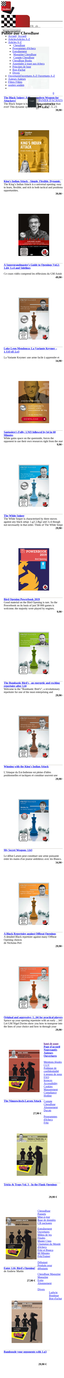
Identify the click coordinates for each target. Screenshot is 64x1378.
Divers (16, 72)
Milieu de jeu (45, 1234)
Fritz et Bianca (45, 1250)
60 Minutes (44, 1253)
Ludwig (53, 1292)
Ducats (47, 1110)
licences (48, 1080)
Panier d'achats (51, 100)
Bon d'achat (18, 69)
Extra (40, 1280)
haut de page (51, 1043)
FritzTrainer (44, 1256)
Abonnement (51, 1107)
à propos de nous (53, 1074)
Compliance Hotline (50, 1094)
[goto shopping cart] (39, 107)
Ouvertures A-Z (46, 75)
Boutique (54, 1295)
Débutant (42, 1262)
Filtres (12, 82)
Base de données (47, 1220)
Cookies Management (51, 1088)
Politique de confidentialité (51, 1070)
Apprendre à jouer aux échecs (28, 63)
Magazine (43, 1277)
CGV (47, 1065)
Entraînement (19, 51)
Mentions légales (53, 1062)
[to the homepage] (7, 13)
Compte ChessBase (23, 57)
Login (32, 101)
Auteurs (12, 78)
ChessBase (19, 45)
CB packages (45, 1223)
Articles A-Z (15, 42)
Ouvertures (50, 1055)
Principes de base (21, 66)
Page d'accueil (52, 1046)
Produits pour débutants (45, 1267)
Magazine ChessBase (24, 54)
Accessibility (51, 1083)
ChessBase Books (22, 60)
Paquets (42, 1213)
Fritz (46, 1122)
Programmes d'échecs (24, 48)
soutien (12, 85)
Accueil (21, 36)
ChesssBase (44, 1210)
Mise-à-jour (44, 1217)
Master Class (44, 1241)
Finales (41, 1237)
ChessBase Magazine (49, 1274)
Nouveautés (50, 1049)
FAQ (46, 1077)
